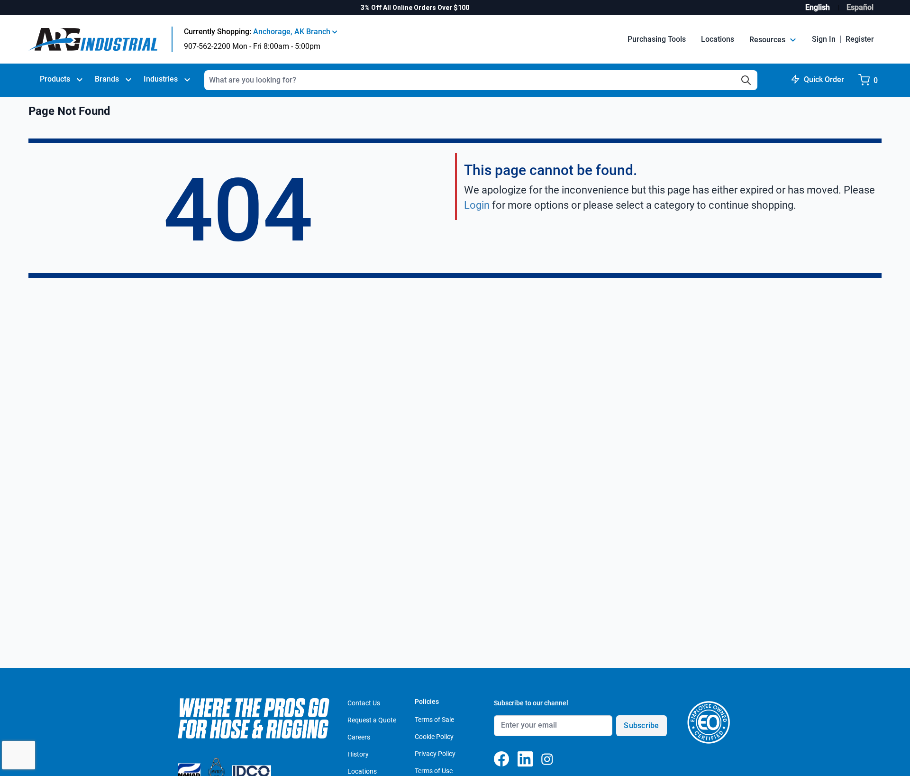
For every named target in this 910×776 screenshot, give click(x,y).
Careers (358, 737)
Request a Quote (371, 720)
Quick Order (824, 79)
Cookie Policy (434, 736)
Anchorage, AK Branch (292, 31)
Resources (768, 39)
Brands (107, 78)
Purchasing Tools (657, 39)
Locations (717, 39)
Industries (161, 78)
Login (477, 205)
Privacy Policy (435, 754)
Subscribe (641, 725)
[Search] (746, 80)
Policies (427, 701)
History (358, 754)
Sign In (824, 39)
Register (860, 39)
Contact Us (363, 703)
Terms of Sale (434, 719)
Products (55, 78)
